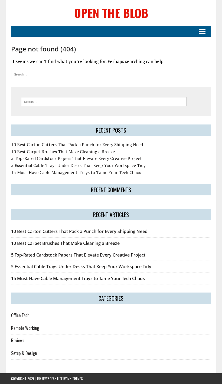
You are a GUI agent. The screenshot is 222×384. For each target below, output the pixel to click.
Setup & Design (24, 353)
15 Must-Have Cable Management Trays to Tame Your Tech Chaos (76, 172)
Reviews (17, 340)
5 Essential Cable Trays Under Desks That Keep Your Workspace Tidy (78, 165)
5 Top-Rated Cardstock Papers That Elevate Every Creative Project (76, 158)
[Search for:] (38, 74)
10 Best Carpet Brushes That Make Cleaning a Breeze (63, 152)
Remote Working (25, 328)
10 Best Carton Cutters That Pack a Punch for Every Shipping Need (77, 144)
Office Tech (20, 315)
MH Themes (75, 378)
